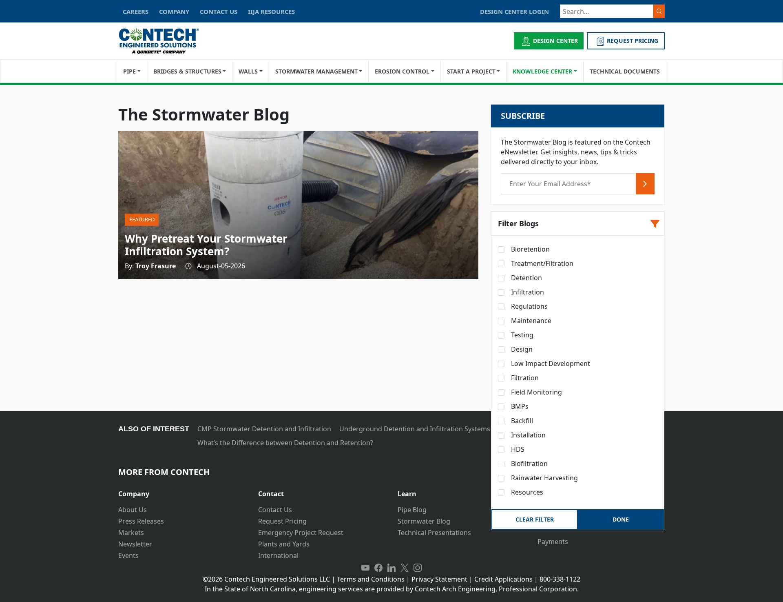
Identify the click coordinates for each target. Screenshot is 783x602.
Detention (525, 277)
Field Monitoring (535, 392)
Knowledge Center (542, 71)
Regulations (528, 306)
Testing (521, 334)
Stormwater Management (316, 71)
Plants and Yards (284, 544)
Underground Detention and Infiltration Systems (414, 428)
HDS (516, 449)
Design (521, 349)
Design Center (555, 41)
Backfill (521, 420)
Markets (131, 532)
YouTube (365, 567)
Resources (526, 492)
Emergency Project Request (300, 532)
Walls (248, 71)
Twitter (404, 567)
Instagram (417, 567)
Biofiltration (528, 463)
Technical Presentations (434, 532)
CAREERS (135, 11)
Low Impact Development (549, 363)
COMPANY (174, 11)
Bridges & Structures (187, 71)
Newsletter (135, 544)
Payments (552, 541)
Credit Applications (503, 579)
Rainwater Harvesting (543, 477)
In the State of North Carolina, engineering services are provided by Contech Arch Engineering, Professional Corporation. (392, 588)
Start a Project (471, 71)
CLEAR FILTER (534, 519)
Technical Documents (625, 71)
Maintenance (530, 320)
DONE (621, 519)
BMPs (519, 406)
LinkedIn (391, 567)
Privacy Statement (439, 579)
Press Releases (141, 521)
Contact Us (275, 509)
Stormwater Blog (424, 521)
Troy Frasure (155, 265)
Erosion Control (402, 71)
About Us (132, 509)
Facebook (378, 567)
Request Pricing (282, 521)
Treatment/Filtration (541, 263)
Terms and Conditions (371, 579)
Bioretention (529, 249)
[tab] (182, 491)
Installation (527, 434)
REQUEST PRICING (632, 41)
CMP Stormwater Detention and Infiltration (264, 428)
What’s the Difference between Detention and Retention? (285, 442)
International (278, 555)
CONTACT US (218, 11)
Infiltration (526, 292)
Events (128, 555)
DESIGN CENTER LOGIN (514, 11)
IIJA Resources (271, 11)
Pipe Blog (412, 509)
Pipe (129, 71)
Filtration (524, 377)
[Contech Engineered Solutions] (164, 41)
